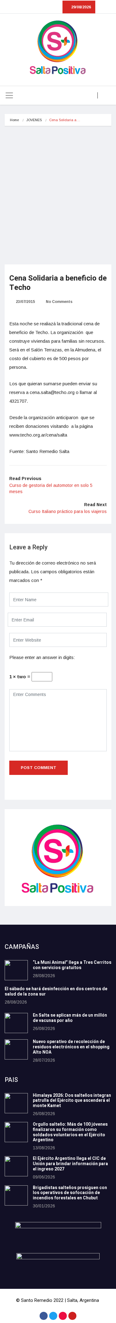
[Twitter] (53, 1316)
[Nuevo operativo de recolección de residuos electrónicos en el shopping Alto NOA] (16, 1049)
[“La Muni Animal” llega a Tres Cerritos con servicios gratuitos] (16, 970)
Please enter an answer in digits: (42, 657)
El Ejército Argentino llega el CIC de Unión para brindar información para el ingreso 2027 (70, 1163)
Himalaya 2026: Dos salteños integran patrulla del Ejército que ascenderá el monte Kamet (72, 1100)
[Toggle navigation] (9, 95)
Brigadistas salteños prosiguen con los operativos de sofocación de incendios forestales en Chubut (70, 1193)
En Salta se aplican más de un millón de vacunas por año (70, 1018)
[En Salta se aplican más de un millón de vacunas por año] (16, 1023)
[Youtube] (72, 1316)
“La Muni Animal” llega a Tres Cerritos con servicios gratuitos (72, 965)
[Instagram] (63, 1316)
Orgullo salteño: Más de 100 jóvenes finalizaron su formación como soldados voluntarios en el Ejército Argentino (70, 1132)
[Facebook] (44, 1316)
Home (14, 120)
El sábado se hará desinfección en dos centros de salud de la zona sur (56, 991)
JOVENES (34, 120)
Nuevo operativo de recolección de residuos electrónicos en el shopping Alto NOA (71, 1046)
